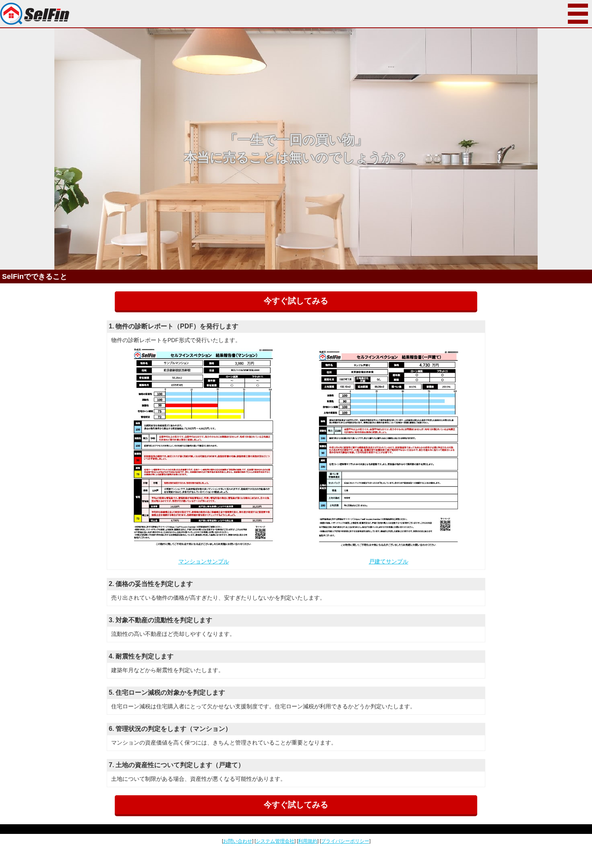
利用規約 (307, 841)
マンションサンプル (203, 561)
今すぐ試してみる (296, 300)
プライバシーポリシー (345, 841)
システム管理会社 (275, 841)
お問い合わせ (237, 841)
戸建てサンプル (388, 561)
